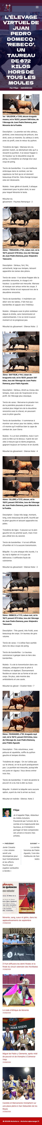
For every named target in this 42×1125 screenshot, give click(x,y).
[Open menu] (37, 7)
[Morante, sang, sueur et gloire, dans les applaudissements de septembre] (21, 898)
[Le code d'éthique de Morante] (21, 990)
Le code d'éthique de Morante (16, 1010)
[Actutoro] (8, 7)
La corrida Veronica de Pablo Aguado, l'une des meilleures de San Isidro (31, 851)
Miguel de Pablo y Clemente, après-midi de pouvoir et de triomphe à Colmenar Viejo (20, 1057)
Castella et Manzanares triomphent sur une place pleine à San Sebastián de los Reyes (20, 1106)
